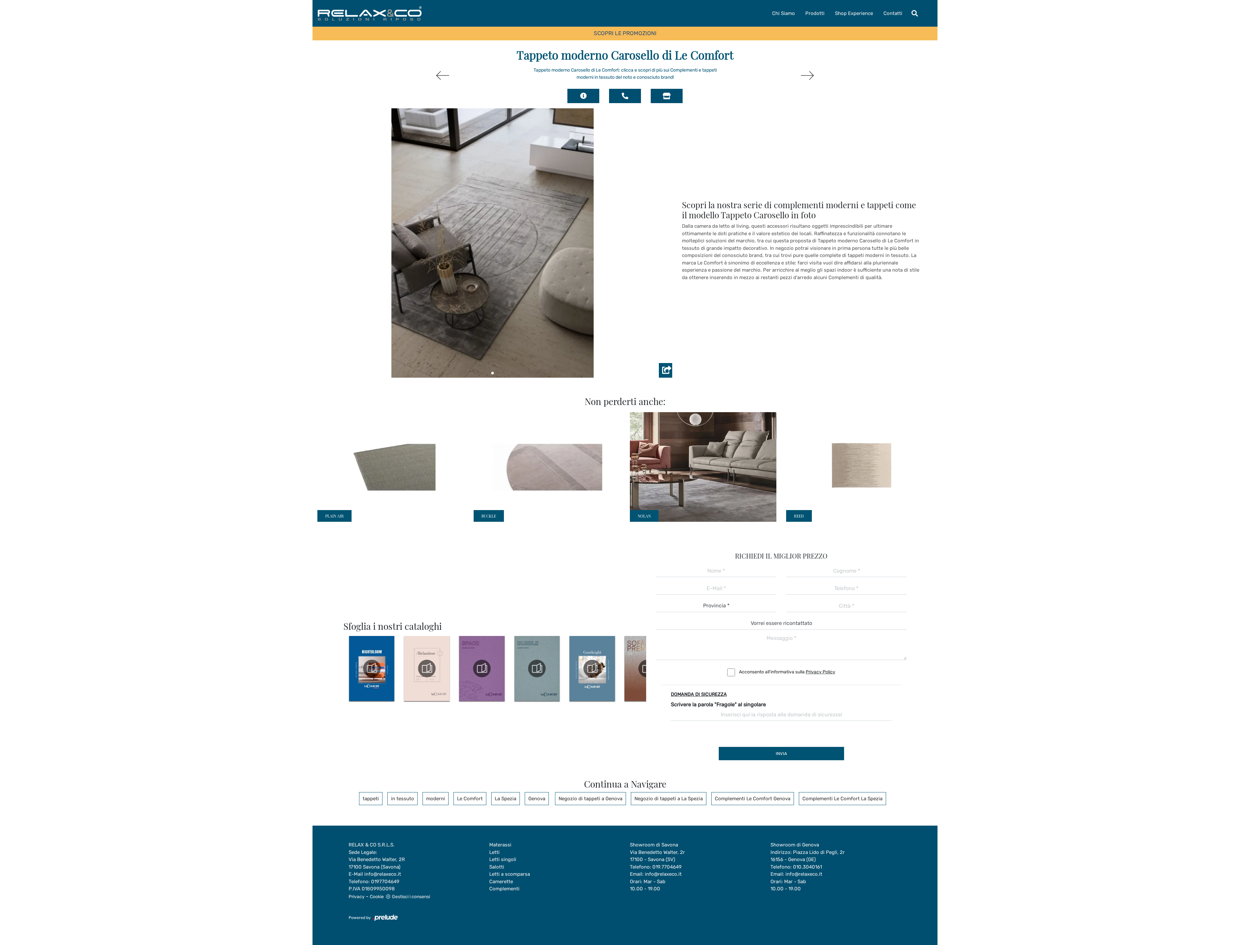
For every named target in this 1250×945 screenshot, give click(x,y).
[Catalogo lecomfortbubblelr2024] (536, 668)
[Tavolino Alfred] (807, 75)
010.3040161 (807, 867)
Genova (536, 799)
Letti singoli (502, 859)
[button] (492, 373)
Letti (494, 852)
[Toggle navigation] (915, 13)
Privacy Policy (820, 672)
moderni (435, 799)
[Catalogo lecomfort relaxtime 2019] (425, 668)
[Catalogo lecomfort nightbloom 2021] (370, 668)
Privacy (357, 896)
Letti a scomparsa (509, 874)
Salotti (496, 867)
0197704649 (385, 881)
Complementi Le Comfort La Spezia (842, 799)
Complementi (504, 889)
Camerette (501, 881)
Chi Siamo (783, 13)
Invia (781, 753)
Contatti (892, 13)
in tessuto (402, 799)
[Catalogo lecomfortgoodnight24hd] (591, 668)
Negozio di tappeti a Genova (590, 799)
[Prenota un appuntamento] (625, 96)
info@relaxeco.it (382, 874)
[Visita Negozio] (667, 96)
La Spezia (505, 799)
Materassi (500, 845)
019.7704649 (667, 867)
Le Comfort (470, 799)
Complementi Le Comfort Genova (752, 799)
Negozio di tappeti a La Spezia (668, 799)
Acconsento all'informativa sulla (787, 672)
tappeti (371, 799)
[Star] (443, 75)
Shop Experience (854, 13)
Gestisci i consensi (411, 896)
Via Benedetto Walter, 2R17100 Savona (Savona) (377, 863)
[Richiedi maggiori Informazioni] (583, 96)
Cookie (377, 896)
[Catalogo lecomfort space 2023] (481, 668)
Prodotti (815, 13)
